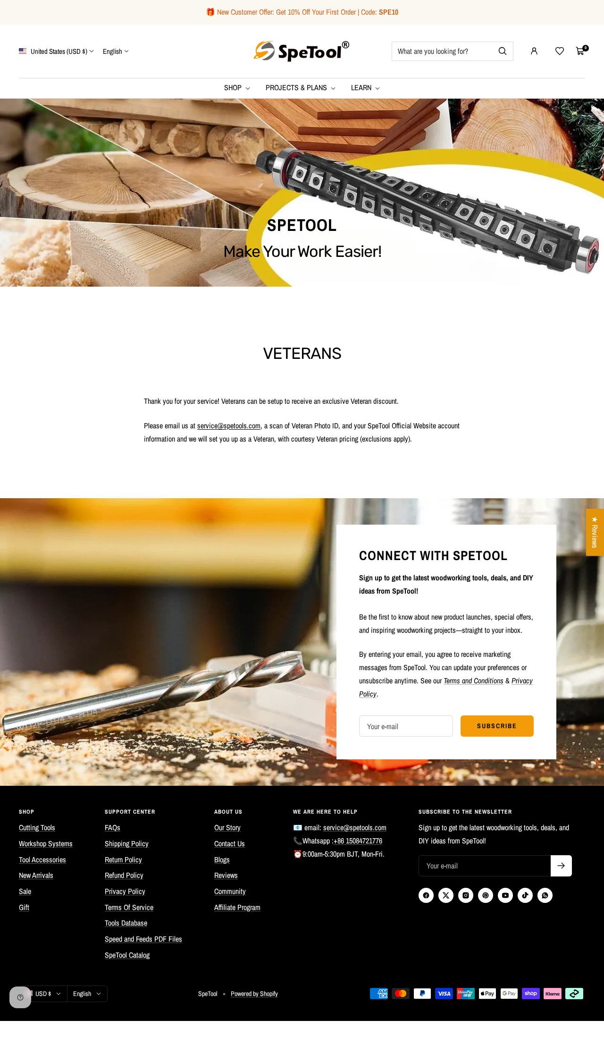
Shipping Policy (127, 843)
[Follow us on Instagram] (465, 895)
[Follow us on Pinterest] (485, 895)
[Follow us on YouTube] (505, 895)
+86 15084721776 (358, 840)
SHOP (233, 87)
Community (230, 891)
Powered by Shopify (254, 993)
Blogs (222, 859)
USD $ (43, 993)
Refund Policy (124, 875)
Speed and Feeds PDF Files (143, 939)
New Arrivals (36, 875)
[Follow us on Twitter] (445, 895)
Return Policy (123, 859)
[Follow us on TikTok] (525, 895)
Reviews (226, 875)
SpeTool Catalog (127, 955)
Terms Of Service (129, 907)
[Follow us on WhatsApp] (545, 895)
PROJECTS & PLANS (297, 87)
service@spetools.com (354, 827)
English (112, 51)
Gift (24, 907)
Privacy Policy (125, 891)
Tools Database (126, 923)
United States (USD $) (58, 51)
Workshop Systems (46, 843)
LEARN (362, 87)
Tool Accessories (42, 859)
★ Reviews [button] (595, 532)
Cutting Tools (37, 827)
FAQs (112, 827)
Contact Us (229, 843)
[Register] (561, 865)
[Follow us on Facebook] (426, 895)
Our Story (227, 827)
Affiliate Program (237, 907)
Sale (25, 891)
